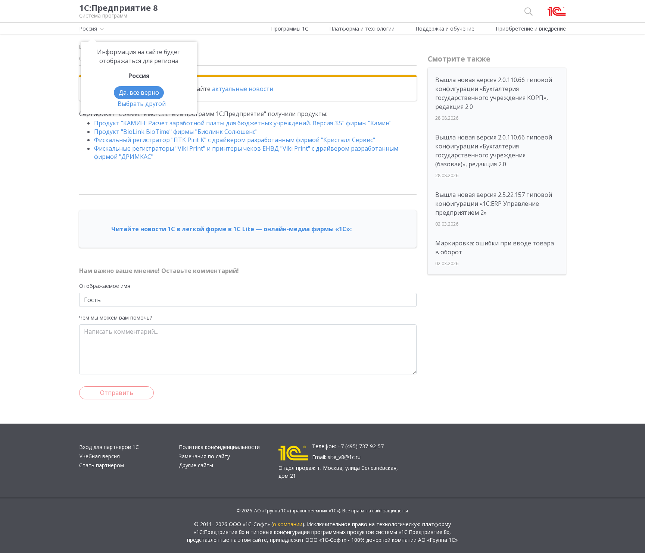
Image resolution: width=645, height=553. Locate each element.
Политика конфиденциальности (219, 446)
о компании (287, 524)
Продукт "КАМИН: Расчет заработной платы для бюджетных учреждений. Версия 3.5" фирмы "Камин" (243, 123)
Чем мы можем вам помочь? (115, 317)
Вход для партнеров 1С (109, 446)
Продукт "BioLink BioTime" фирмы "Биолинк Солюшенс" (176, 132)
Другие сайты (196, 465)
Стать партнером (101, 465)
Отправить (116, 393)
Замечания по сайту (204, 456)
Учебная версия (99, 456)
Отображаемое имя (104, 285)
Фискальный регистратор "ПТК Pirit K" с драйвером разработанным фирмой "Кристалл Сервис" (234, 140)
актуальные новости (242, 89)
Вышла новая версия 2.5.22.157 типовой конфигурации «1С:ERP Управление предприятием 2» (493, 204)
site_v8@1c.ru (344, 457)
